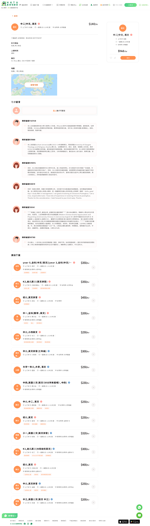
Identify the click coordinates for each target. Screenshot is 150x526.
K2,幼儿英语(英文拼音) (35, 281)
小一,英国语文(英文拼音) (36, 433)
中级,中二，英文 (31, 401)
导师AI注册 (102, 521)
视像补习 (46, 521)
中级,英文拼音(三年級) (35, 351)
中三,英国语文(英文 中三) (36, 499)
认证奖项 (30, 521)
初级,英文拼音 (30, 297)
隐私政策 (83, 521)
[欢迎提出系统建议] (139, 515)
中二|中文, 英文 (28, 23)
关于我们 (13, 521)
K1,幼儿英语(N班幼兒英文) (37, 448)
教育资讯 (21, 521)
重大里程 (38, 521)
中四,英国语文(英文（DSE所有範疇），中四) (45, 382)
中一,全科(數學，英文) (34, 313)
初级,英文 (28, 417)
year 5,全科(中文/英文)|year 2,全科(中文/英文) (47, 262)
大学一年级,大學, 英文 (34, 366)
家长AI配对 (92, 521)
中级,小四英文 (30, 332)
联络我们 (63, 521)
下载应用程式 (73, 521)
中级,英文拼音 (30, 483)
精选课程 (55, 521)
